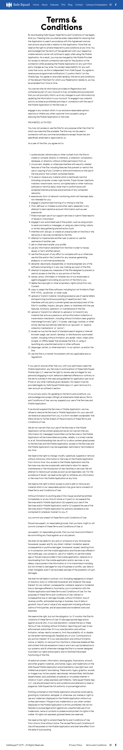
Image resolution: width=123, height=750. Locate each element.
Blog (70, 4)
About (45, 4)
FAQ (63, 4)
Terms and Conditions (96, 745)
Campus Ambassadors (96, 4)
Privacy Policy (75, 745)
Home (36, 4)
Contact (79, 4)
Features (54, 4)
